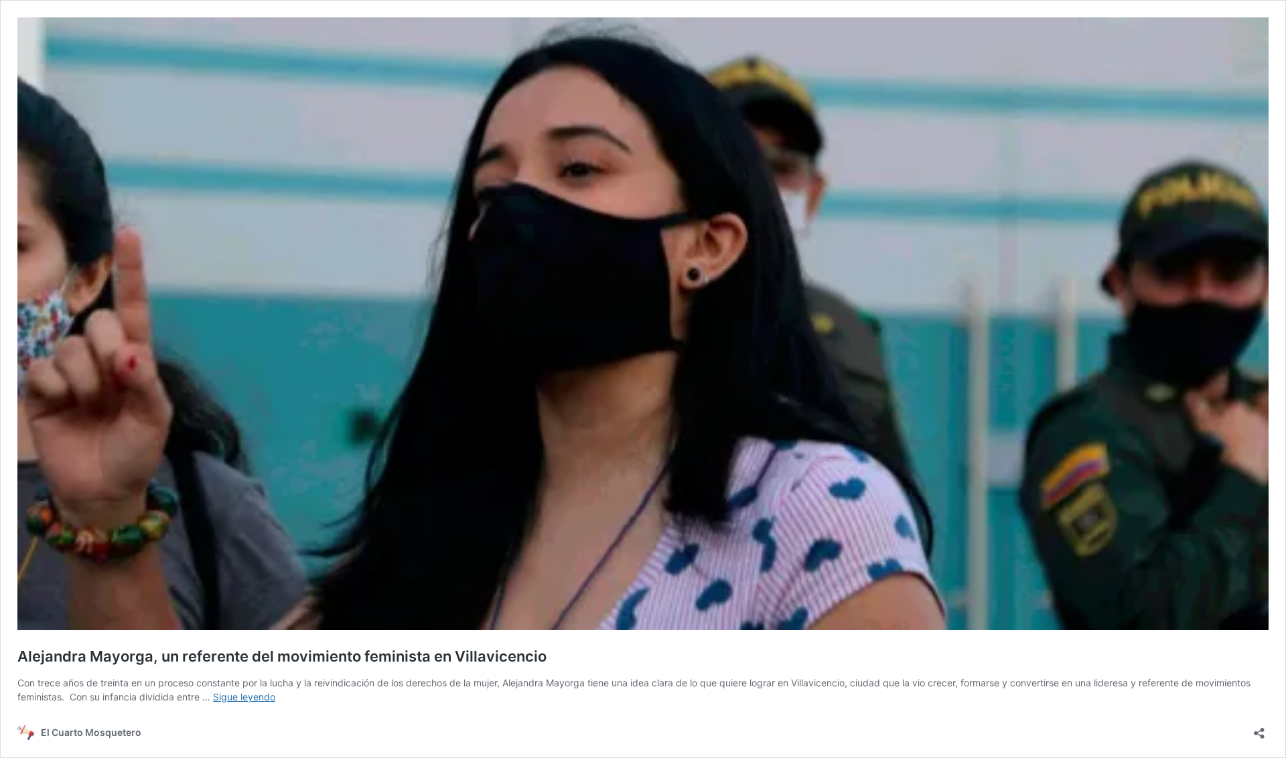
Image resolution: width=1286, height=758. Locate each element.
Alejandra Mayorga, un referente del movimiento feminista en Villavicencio (282, 656)
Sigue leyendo (244, 696)
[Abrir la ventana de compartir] (1259, 728)
